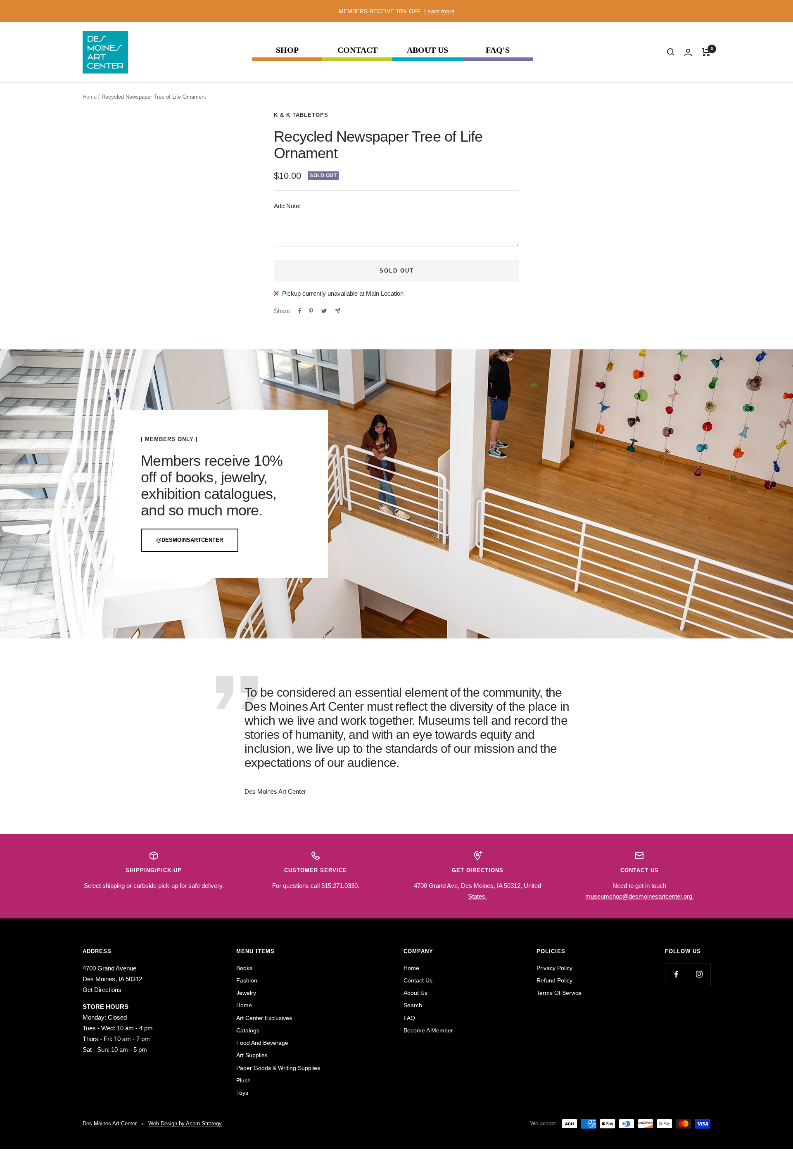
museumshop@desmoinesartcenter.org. (639, 896)
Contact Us (418, 980)
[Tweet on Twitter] (324, 311)
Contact (357, 50)
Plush (243, 1080)
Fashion (246, 980)
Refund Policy (554, 980)
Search (413, 1005)
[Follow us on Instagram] (699, 974)
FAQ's (498, 50)
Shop (287, 50)
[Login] (688, 52)
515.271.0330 (339, 885)
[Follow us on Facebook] (676, 974)
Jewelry (246, 992)
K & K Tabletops (301, 115)
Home (90, 97)
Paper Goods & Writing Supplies (278, 1068)
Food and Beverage (262, 1042)
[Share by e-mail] (337, 310)
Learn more (439, 11)
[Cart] (706, 52)
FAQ (409, 1018)
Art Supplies (252, 1055)
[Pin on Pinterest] (311, 311)
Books (244, 968)
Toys (242, 1092)
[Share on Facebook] (300, 311)
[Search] (670, 52)
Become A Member (428, 1030)
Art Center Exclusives (264, 1018)
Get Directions (102, 989)
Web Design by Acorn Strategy (185, 1123)
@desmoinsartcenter (189, 540)
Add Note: (287, 205)
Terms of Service (559, 992)
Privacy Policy (554, 968)
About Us (427, 50)
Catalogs (247, 1030)
